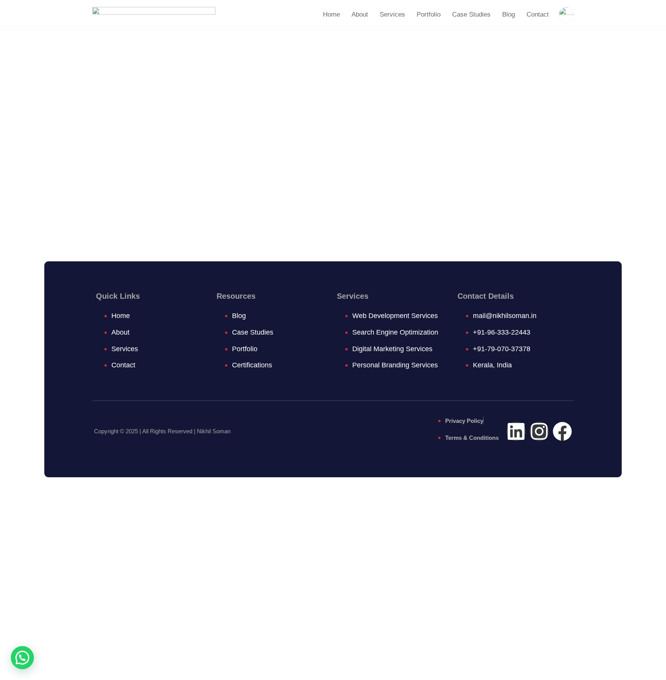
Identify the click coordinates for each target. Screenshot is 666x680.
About (360, 14)
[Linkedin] (516, 431)
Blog (508, 14)
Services (392, 14)
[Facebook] (562, 431)
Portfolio (429, 14)
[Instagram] (539, 431)
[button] (22, 657)
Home (331, 14)
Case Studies (471, 14)
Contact (537, 14)
